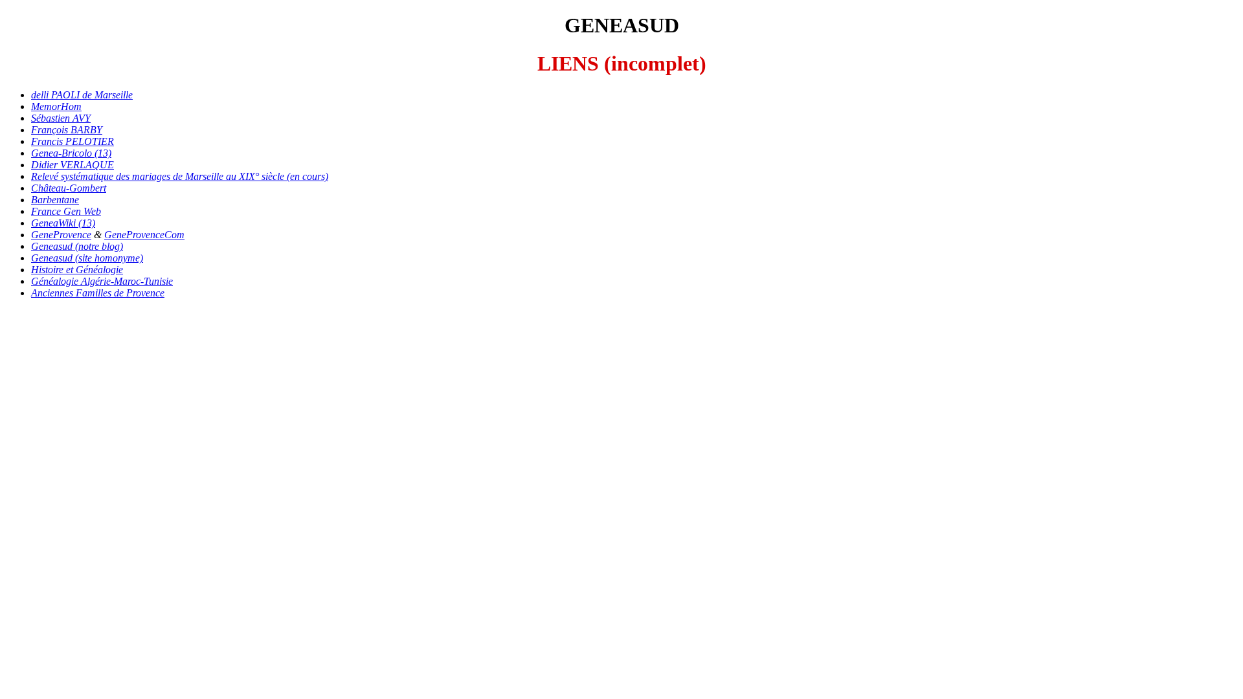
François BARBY (66, 129)
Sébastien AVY (61, 118)
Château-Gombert (68, 188)
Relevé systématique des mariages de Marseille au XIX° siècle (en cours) (179, 176)
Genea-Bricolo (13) (71, 153)
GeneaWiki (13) (63, 222)
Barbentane (55, 199)
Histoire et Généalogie (77, 269)
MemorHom (56, 106)
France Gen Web (66, 211)
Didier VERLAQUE (72, 164)
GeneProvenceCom (144, 234)
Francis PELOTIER (72, 141)
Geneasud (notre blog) (77, 246)
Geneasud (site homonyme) (87, 257)
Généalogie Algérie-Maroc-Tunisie (102, 281)
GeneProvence (61, 234)
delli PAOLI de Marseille (82, 94)
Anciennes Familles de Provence (97, 292)
